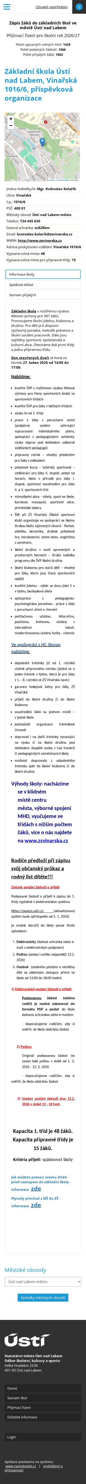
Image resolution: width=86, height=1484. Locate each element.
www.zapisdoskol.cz (21, 1466)
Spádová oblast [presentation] (21, 284)
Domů (12, 1388)
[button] (42, 142)
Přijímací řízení (19, 1407)
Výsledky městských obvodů (43, 1297)
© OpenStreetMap (62, 180)
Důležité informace (22, 1417)
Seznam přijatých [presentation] (22, 295)
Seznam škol (17, 1398)
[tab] (43, 274)
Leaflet (51, 180)
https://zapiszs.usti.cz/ (32, 911)
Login (11, 1437)
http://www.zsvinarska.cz (40, 240)
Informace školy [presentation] (21, 274)
